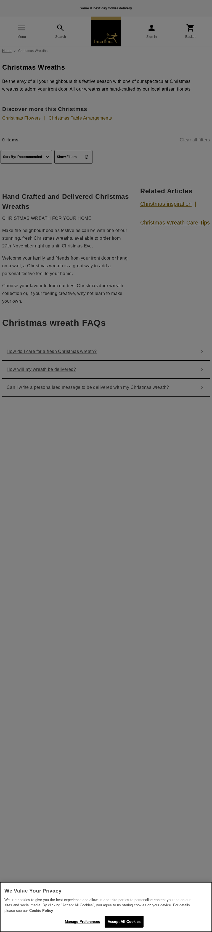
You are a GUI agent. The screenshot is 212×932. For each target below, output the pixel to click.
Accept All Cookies (124, 922)
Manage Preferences (82, 922)
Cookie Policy (41, 911)
